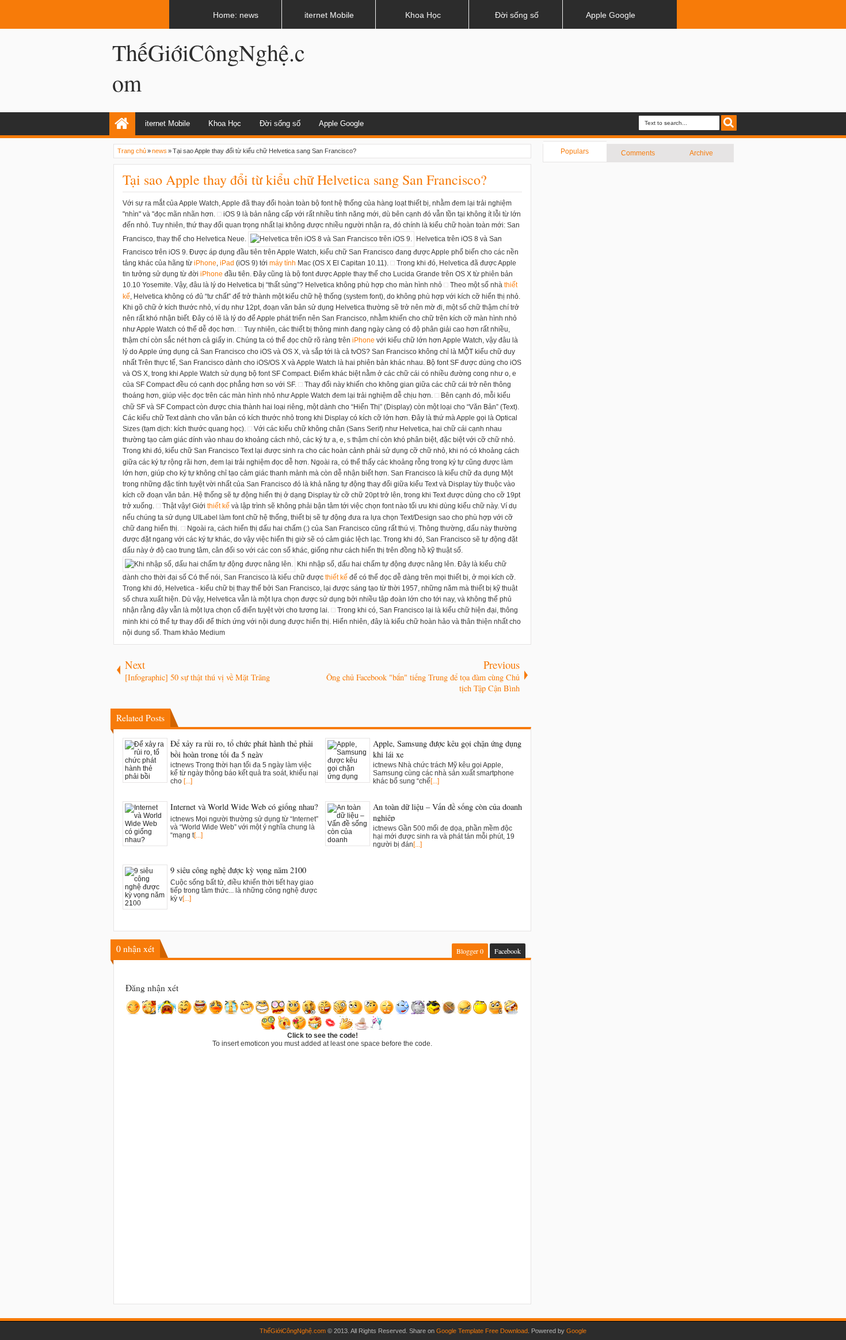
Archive (701, 153)
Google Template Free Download (482, 1330)
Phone (206, 263)
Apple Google (341, 123)
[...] (188, 781)
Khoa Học (224, 123)
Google (576, 1330)
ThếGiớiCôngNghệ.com (293, 1330)
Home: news (122, 123)
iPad (227, 263)
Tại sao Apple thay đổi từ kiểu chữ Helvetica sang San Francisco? (305, 179)
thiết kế (218, 506)
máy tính (282, 263)
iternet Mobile (167, 123)
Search (729, 123)
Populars (575, 151)
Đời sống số (280, 123)
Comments (638, 153)
